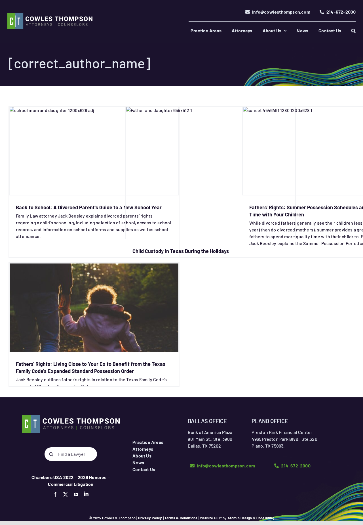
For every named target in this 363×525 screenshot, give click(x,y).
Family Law (94, 161)
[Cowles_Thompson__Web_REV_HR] (49, 15)
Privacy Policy (150, 518)
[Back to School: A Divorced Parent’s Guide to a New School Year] (94, 151)
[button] (353, 30)
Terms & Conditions (181, 518)
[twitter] (65, 494)
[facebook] (55, 494)
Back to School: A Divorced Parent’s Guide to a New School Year (89, 207)
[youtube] (76, 494)
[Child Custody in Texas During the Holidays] (210, 173)
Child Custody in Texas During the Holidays (180, 251)
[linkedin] (86, 494)
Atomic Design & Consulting (250, 518)
